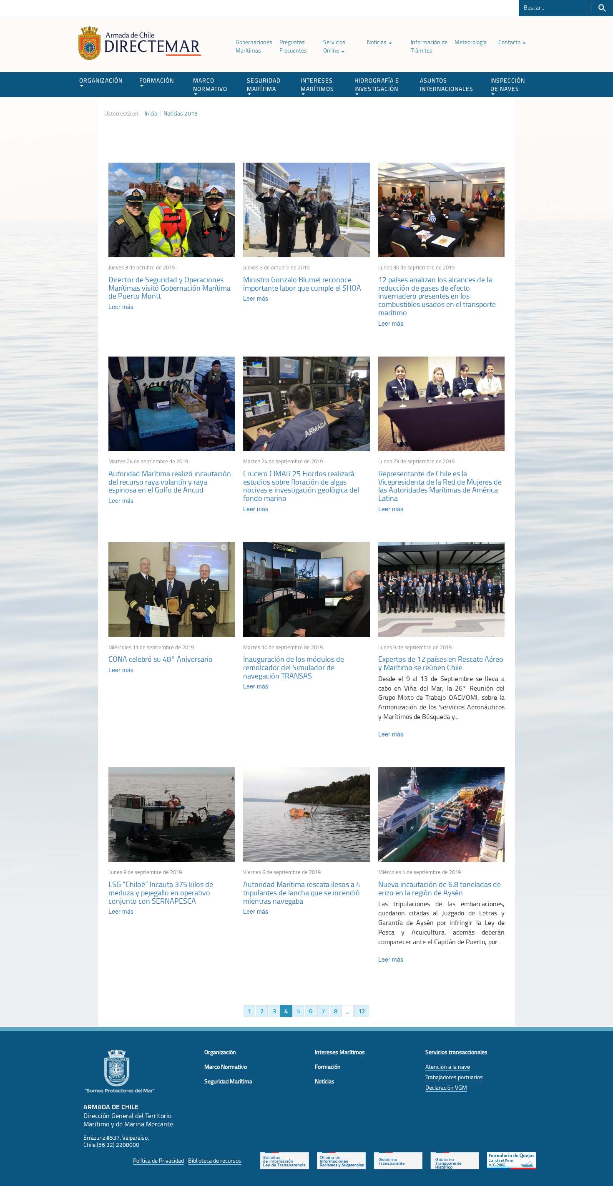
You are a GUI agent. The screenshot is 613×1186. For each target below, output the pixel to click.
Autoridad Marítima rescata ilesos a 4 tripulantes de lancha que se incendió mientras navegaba (301, 892)
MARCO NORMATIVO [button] (210, 84)
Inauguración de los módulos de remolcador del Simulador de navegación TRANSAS (293, 667)
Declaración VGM (446, 1087)
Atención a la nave (447, 1066)
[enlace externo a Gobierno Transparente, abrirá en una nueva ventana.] (398, 1160)
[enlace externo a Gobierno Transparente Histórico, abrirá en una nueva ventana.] (454, 1160)
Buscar (602, 8)
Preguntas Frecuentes (293, 46)
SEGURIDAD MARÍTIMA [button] (264, 84)
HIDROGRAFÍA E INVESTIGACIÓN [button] (376, 84)
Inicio (151, 113)
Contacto (510, 42)
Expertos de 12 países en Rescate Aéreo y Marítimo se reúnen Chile (440, 663)
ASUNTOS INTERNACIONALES (446, 84)
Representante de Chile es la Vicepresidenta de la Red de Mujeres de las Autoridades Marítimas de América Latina (440, 485)
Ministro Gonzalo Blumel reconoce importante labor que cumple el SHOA (302, 283)
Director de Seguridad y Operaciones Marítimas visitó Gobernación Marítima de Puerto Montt (169, 287)
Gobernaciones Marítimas (254, 46)
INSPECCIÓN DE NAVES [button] (507, 84)
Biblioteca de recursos (214, 1160)
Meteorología (471, 42)
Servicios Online (334, 46)
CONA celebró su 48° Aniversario (160, 659)
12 (361, 1010)
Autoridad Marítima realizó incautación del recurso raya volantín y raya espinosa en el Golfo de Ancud (169, 481)
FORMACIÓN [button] (156, 80)
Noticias (377, 42)
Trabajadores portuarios (454, 1077)
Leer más (120, 306)
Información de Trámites (429, 46)
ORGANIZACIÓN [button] (101, 80)
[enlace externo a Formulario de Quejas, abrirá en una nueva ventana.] (511, 1160)
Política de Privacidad (158, 1160)
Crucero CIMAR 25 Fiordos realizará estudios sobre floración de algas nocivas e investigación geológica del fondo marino (301, 485)
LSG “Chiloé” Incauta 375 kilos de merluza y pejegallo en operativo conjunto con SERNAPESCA (160, 892)
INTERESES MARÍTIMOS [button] (317, 84)
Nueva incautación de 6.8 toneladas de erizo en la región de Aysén (439, 888)
